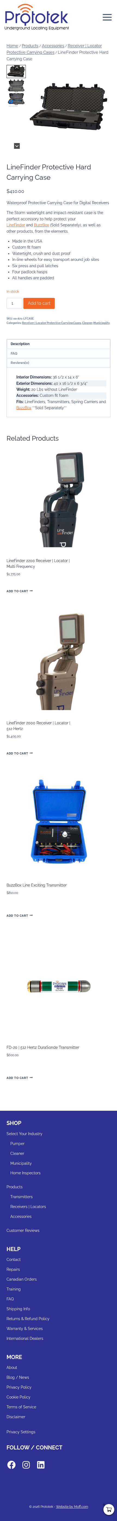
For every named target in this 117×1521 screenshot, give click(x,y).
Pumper (17, 1143)
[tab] (64, 143)
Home (12, 45)
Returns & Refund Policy (28, 1319)
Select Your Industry (24, 1134)
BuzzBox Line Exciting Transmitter (37, 885)
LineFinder (16, 225)
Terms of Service (21, 1407)
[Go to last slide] (17, 68)
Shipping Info (18, 1309)
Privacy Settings (21, 1432)
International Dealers (25, 1338)
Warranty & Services (25, 1328)
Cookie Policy (18, 1397)
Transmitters (21, 1197)
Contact (14, 1259)
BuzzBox (41, 225)
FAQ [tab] (14, 353)
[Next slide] (17, 146)
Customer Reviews (23, 1230)
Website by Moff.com (72, 1507)
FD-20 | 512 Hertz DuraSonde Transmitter (43, 1047)
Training (14, 1289)
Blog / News (18, 1377)
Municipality (101, 322)
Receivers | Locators (28, 1206)
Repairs (13, 1269)
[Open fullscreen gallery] (105, 143)
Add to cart (39, 303)
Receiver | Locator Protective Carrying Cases (51, 322)
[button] (16, 71)
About (12, 1367)
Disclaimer (16, 1417)
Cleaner (87, 322)
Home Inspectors (25, 1173)
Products (30, 45)
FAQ (10, 1299)
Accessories (53, 45)
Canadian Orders (22, 1279)
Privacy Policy (19, 1387)
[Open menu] (108, 17)
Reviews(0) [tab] (20, 363)
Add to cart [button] (17, 591)
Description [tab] (20, 344)
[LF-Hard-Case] (68, 107)
